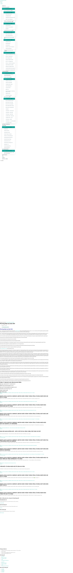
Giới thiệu (3, 556)
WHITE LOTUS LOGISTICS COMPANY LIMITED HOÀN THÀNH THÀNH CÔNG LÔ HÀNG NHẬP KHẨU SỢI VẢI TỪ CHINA (24, 397)
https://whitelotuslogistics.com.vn (8, 385)
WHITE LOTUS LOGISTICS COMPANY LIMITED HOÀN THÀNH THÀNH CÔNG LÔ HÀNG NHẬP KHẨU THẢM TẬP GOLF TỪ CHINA (23, 493)
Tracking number (4, 558)
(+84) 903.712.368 (5, 390)
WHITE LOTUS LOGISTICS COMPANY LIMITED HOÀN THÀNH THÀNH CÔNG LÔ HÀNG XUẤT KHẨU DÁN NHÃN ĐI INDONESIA (24, 449)
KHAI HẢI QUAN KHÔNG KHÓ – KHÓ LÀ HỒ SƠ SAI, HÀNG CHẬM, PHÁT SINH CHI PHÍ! (20, 431)
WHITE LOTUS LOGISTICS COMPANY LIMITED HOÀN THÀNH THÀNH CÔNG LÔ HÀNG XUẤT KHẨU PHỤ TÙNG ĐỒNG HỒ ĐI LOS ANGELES (24, 440)
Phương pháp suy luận (5, 327)
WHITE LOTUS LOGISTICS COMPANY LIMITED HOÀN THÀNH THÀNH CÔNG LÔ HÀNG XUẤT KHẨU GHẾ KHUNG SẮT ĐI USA (24, 414)
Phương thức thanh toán (5, 560)
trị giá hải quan (17, 330)
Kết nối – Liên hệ (4, 557)
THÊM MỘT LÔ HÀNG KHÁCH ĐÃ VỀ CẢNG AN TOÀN (12, 466)
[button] (1, 507)
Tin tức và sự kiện (2, 437)
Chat (2, 559)
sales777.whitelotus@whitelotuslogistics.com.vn (9, 387)
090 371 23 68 (3, 551)
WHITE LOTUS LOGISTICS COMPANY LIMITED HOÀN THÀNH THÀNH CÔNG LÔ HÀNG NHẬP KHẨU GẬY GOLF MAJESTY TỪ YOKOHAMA (23, 423)
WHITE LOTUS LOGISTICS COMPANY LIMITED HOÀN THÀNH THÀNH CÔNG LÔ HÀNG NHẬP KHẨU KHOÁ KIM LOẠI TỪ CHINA (23, 405)
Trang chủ (1, 322)
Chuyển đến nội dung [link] (3, 0)
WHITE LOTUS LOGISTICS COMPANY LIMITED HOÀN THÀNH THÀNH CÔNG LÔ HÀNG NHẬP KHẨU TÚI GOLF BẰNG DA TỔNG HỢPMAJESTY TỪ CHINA (24, 458)
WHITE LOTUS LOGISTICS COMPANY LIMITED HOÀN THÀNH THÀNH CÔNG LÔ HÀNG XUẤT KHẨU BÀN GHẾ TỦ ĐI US (24, 484)
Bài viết (4, 322)
